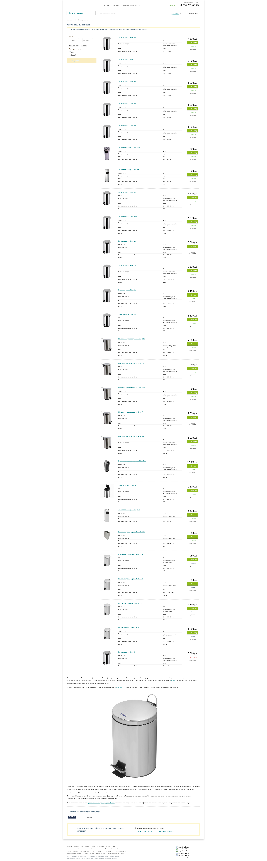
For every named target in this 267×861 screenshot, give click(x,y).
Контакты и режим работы (131, 5)
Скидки (93, 846)
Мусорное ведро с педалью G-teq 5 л (131, 436)
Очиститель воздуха (120, 851)
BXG (72, 52)
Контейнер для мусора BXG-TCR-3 (130, 627)
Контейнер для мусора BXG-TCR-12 (130, 579)
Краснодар (171, 5)
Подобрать (76, 61)
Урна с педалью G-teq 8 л (127, 81)
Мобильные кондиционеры (74, 853)
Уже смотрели (174, 13)
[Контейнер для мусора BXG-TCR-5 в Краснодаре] (107, 603)
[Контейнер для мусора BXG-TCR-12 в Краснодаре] (107, 578)
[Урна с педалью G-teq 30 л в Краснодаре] (107, 192)
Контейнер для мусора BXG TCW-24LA (131, 532)
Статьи (113, 848)
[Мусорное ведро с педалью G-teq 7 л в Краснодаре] (107, 412)
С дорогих (84, 45)
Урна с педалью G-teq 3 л (127, 125)
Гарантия (76, 846)
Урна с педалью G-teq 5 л (127, 103)
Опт (82, 846)
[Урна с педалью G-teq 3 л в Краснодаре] (107, 125)
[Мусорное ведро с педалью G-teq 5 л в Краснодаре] (107, 436)
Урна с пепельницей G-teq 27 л (129, 510)
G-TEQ (73, 55)
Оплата (116, 5)
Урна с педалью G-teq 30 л (127, 192)
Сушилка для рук (84, 851)
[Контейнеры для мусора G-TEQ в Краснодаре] (89, 817)
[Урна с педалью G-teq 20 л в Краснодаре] (107, 37)
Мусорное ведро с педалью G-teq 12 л (131, 387)
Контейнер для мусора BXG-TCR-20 (130, 554)
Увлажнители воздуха (96, 851)
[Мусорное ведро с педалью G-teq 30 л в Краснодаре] (107, 338)
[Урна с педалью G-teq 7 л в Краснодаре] (107, 265)
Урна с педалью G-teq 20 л (127, 37)
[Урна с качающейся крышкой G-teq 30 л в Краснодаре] (107, 461)
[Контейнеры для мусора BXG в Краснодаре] (72, 817)
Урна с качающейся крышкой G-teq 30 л (132, 461)
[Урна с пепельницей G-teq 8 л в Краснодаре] (107, 169)
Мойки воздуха (108, 851)
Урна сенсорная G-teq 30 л (127, 485)
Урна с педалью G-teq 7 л (127, 265)
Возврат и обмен (110, 846)
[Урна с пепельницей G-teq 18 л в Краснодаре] (106, 147)
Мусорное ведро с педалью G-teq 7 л (131, 412)
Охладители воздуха (88, 853)
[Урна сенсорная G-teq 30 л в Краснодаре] (107, 485)
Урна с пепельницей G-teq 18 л (129, 147)
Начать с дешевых (74, 45)
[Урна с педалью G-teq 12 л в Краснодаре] (107, 59)
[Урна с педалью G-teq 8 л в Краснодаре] (107, 81)
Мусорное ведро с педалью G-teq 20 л (131, 363)
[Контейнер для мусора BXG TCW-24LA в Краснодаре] (107, 531)
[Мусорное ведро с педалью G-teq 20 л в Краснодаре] (107, 363)
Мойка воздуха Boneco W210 (115, 853)
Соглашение (86, 848)
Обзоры (107, 848)
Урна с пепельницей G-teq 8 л (128, 169)
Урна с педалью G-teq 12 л (127, 59)
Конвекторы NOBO (101, 853)
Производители (121, 848)
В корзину (194, 42)
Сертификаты (100, 846)
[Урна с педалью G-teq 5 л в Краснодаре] (107, 103)
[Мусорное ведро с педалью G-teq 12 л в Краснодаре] (107, 387)
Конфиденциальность (97, 848)
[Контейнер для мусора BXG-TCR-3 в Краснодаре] (107, 627)
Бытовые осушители (72, 851)
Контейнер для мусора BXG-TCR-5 (130, 603)
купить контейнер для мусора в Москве (101, 803)
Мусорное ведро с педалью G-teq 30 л (131, 339)
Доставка (107, 5)
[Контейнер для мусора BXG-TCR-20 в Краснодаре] (107, 554)
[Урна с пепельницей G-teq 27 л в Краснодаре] (107, 509)
